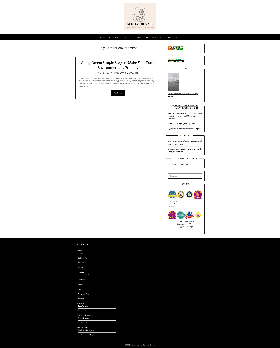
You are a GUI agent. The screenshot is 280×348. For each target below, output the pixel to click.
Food (79, 289)
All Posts (113, 37)
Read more (118, 93)
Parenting (81, 279)
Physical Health (83, 318)
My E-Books (82, 263)
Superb (152, 345)
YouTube (186, 135)
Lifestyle (126, 37)
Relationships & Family (85, 275)
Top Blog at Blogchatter (86, 330)
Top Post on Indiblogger (86, 335)
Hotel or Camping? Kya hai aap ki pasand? (183, 124)
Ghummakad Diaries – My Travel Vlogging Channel (185, 106)
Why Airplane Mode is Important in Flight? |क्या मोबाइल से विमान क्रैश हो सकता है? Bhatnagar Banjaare (185, 116)
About (103, 37)
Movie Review (83, 311)
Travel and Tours (84, 294)
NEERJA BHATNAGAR (129, 73)
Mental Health (83, 323)
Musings (81, 299)
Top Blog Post (173, 37)
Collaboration (82, 258)
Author (80, 253)
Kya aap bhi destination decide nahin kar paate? (185, 129)
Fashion (80, 284)
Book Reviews (83, 306)
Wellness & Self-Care (154, 37)
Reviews (137, 37)
